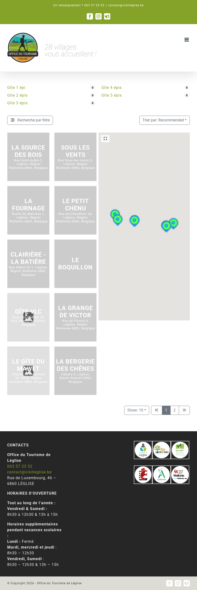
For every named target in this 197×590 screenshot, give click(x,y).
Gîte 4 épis (111, 87)
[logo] (143, 468)
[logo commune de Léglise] (143, 443)
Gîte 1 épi (16, 87)
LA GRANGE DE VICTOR (75, 312)
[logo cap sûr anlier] (161, 443)
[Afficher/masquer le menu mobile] (187, 39)
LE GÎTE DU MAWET (28, 365)
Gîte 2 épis (17, 95)
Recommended (163, 120)
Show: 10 (135, 410)
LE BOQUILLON (75, 264)
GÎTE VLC (28, 311)
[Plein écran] (105, 138)
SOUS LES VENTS (75, 151)
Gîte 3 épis (17, 103)
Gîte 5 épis (111, 95)
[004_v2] (180, 468)
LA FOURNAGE (28, 205)
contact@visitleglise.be (126, 5)
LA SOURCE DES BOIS (28, 151)
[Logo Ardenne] (161, 468)
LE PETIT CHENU (75, 205)
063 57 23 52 (19, 466)
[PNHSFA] (180, 443)
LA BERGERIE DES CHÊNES (75, 365)
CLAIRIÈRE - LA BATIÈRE (28, 258)
